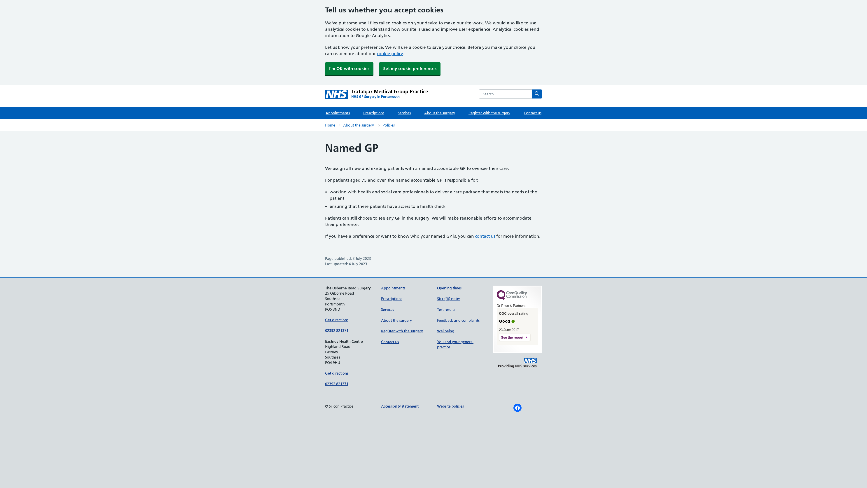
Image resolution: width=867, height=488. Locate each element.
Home (330, 125)
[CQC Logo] (512, 298)
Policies (389, 125)
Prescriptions (373, 113)
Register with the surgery (489, 113)
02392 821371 (336, 330)
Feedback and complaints (458, 320)
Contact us (532, 113)
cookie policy (390, 53)
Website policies (450, 406)
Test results (446, 309)
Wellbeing (445, 331)
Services (404, 113)
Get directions (336, 320)
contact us (485, 236)
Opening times (449, 288)
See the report (512, 337)
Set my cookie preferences (409, 68)
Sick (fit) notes (448, 298)
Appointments (338, 113)
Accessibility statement (400, 406)
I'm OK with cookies (349, 68)
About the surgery (439, 113)
